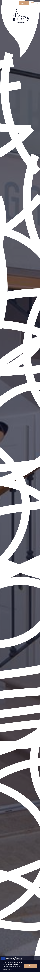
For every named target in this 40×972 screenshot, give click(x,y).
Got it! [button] (31, 966)
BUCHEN (23, 3)
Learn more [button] (7, 969)
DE (38, 3)
